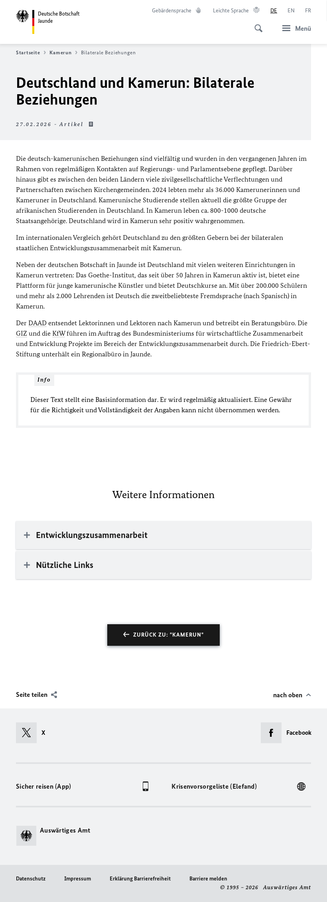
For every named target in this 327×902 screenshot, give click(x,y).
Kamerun (60, 52)
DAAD (37, 323)
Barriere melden (208, 878)
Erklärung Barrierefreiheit (140, 878)
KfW (58, 333)
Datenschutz (30, 878)
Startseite (28, 52)
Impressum (77, 878)
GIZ (21, 333)
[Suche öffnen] (256, 24)
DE (273, 10)
